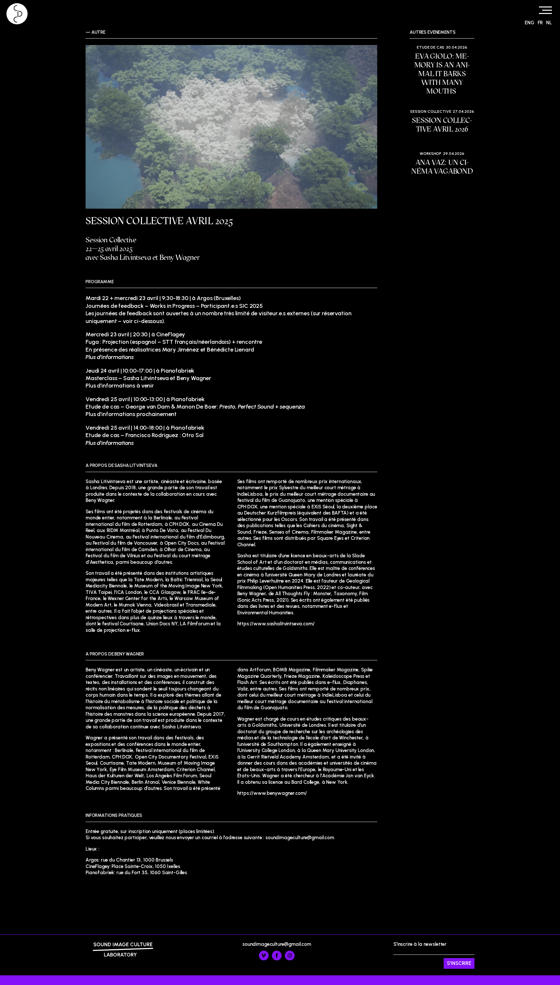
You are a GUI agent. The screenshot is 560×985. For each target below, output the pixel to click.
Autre (98, 32)
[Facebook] (277, 959)
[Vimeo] (264, 959)
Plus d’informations (110, 442)
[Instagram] (290, 959)
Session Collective (430, 111)
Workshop (430, 153)
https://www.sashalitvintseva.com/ (276, 624)
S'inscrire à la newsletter (420, 951)
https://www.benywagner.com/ (272, 793)
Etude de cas (430, 47)
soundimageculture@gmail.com (276, 944)
